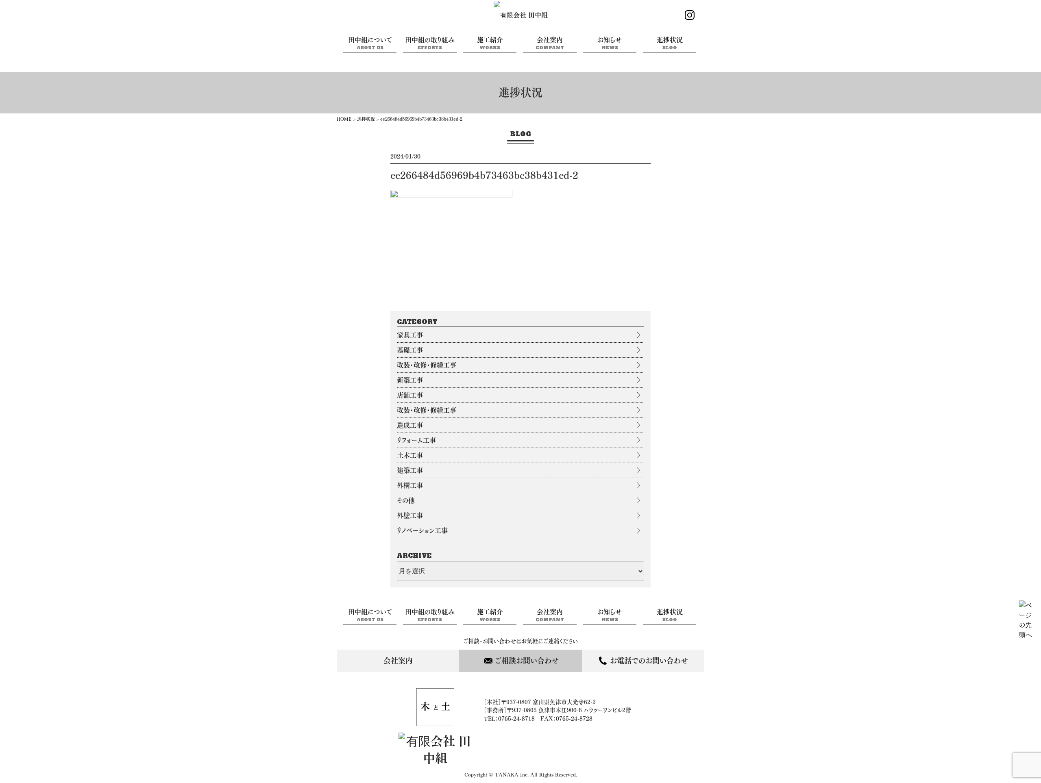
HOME (344, 119)
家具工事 (410, 335)
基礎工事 (410, 350)
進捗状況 (670, 43)
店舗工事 (410, 395)
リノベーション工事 (422, 530)
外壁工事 (410, 515)
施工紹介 (490, 43)
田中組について (370, 43)
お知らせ (609, 43)
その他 (406, 500)
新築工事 (410, 380)
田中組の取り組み (430, 43)
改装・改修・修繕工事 (426, 365)
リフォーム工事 (416, 440)
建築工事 (410, 470)
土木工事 (410, 455)
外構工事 (410, 485)
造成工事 (410, 425)
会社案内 (550, 43)
